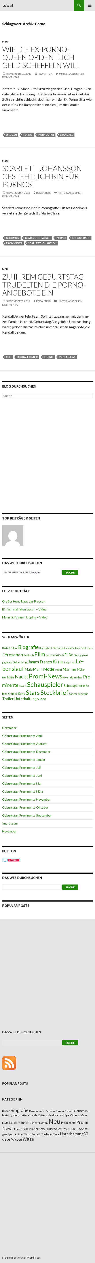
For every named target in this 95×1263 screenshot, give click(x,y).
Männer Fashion (38, 1122)
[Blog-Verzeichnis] (11, 860)
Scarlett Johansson (42, 243)
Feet (83, 648)
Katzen (42, 1115)
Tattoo (27, 1134)
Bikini (14, 648)
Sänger (73, 693)
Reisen (18, 1129)
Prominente (68, 1122)
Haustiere (23, 1115)
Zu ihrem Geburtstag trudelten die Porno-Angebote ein (44, 284)
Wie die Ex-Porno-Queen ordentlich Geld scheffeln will (41, 57)
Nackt (21, 677)
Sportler (12, 1134)
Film (39, 654)
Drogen (11, 134)
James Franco (40, 661)
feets (90, 648)
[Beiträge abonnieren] (9, 1062)
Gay (76, 655)
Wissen (16, 1139)
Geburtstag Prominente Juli (21, 767)
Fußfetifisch (57, 655)
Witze (28, 1139)
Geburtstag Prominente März (22, 791)
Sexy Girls (73, 1129)
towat (7, 5)
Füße (69, 655)
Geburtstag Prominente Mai (21, 783)
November (9, 831)
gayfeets (7, 662)
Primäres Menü (89, 5)
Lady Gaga (69, 662)
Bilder (6, 1111)
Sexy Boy (60, 1129)
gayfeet (84, 655)
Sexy (21, 693)
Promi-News (14, 243)
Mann (37, 669)
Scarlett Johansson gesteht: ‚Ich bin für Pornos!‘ (42, 176)
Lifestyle (52, 1115)
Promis (22, 685)
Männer (69, 669)
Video (41, 699)
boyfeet (48, 648)
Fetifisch (29, 655)
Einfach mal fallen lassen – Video (24, 609)
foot (48, 655)
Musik (13, 1122)
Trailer (8, 698)
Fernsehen (12, 654)
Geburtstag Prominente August (24, 743)
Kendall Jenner (27, 356)
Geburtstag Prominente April (22, 736)
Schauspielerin (74, 686)
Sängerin (83, 693)
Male (28, 669)
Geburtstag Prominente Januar (23, 759)
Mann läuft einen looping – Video (25, 617)
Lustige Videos (69, 1115)
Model (58, 669)
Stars (33, 692)
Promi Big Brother (72, 677)
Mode (48, 669)
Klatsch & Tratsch (37, 237)
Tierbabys (46, 1134)
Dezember (9, 728)
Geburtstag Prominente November (26, 799)
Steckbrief (54, 692)
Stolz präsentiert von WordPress (21, 1257)
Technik (36, 1134)
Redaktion (45, 73)
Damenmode (37, 1111)
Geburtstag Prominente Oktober (25, 807)
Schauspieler (45, 684)
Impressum (10, 823)
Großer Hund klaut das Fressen (23, 601)
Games (79, 1111)
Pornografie (81, 237)
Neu (5, 41)
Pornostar (46, 134)
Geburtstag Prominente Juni (22, 775)
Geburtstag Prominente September (27, 815)
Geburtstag (20, 662)
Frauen (59, 1111)
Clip (8, 356)
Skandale (66, 134)
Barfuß (6, 648)
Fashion (75, 648)
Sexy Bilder (46, 1129)
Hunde (33, 1115)
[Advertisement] (47, 456)
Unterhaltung (25, 699)
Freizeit (69, 1111)
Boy (41, 648)
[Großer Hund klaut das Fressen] (12, 535)
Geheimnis (12, 237)
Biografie (28, 647)
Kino (58, 661)
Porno (27, 134)
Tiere (56, 1134)
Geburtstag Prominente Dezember (26, 751)
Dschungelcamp (62, 648)
